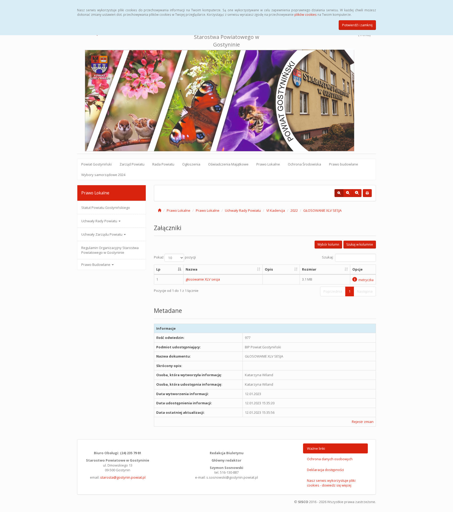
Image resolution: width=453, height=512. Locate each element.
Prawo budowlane (343, 164)
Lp (158, 269)
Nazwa (191, 269)
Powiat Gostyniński (96, 164)
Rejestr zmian (363, 421)
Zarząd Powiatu (132, 164)
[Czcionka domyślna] (339, 193)
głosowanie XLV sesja (203, 279)
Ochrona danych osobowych (330, 459)
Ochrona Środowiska (304, 164)
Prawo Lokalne (268, 164)
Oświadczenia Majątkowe (228, 164)
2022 (294, 210)
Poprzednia (332, 291)
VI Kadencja (275, 210)
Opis (269, 269)
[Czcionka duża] (357, 193)
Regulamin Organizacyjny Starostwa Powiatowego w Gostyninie (110, 250)
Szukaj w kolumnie (359, 244)
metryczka (366, 280)
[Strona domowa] (159, 210)
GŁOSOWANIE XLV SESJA (322, 210)
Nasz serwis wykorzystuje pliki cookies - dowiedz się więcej (331, 483)
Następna (365, 291)
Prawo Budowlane (96, 264)
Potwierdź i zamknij (357, 25)
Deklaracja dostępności (325, 469)
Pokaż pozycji (175, 257)
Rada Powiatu (163, 164)
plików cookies (305, 14)
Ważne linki (316, 448)
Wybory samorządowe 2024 (103, 174)
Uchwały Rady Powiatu (99, 221)
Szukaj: (327, 257)
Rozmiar (309, 269)
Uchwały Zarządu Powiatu (102, 234)
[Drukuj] (367, 193)
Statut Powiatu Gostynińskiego (105, 207)
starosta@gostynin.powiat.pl (122, 477)
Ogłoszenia (191, 164)
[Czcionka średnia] (347, 193)
